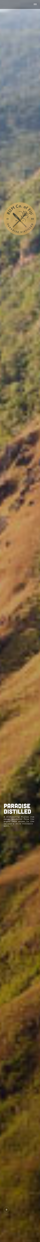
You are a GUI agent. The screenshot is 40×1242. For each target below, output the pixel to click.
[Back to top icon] (36, 1238)
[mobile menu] (35, 4)
